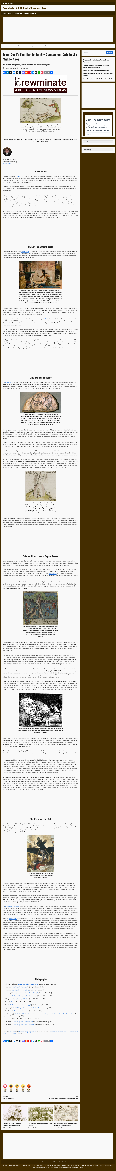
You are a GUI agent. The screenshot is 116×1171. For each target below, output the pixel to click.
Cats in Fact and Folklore (21, 999)
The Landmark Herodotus (21, 1011)
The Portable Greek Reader (21, 987)
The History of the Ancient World (23, 1022)
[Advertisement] (51, 30)
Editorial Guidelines (30, 13)
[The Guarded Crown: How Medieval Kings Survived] (40, 1113)
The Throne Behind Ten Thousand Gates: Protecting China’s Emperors (65, 1124)
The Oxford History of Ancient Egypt (20, 1005)
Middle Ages (19, 176)
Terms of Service (47, 1162)
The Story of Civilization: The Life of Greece (24, 996)
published (12, 1032)
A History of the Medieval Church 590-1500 (25, 993)
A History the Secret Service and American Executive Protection (12, 1124)
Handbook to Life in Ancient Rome (28, 984)
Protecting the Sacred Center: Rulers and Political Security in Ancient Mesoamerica (96, 66)
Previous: (8, 1098)
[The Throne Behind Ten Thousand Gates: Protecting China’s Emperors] (66, 1113)
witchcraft (52, 753)
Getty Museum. (50, 131)
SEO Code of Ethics (67, 1162)
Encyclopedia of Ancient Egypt (20, 990)
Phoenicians (9, 382)
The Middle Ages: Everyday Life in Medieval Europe (27, 1008)
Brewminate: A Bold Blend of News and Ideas (24, 8)
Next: (63, 1098)
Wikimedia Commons (50, 303)
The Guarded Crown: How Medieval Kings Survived (40, 1124)
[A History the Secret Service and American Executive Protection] (15, 1113)
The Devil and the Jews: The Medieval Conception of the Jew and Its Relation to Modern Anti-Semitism (44, 1014)
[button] (112, 13)
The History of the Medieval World (23, 1025)
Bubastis (46, 319)
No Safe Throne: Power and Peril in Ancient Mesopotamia (97, 79)
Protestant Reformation (12, 906)
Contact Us (18, 13)
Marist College (7, 164)
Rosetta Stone (13, 918)
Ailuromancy (53, 573)
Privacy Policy (57, 1162)
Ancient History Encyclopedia (27, 1032)
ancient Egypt (25, 251)
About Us (10, 13)
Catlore (13, 1002)
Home (4, 13)
